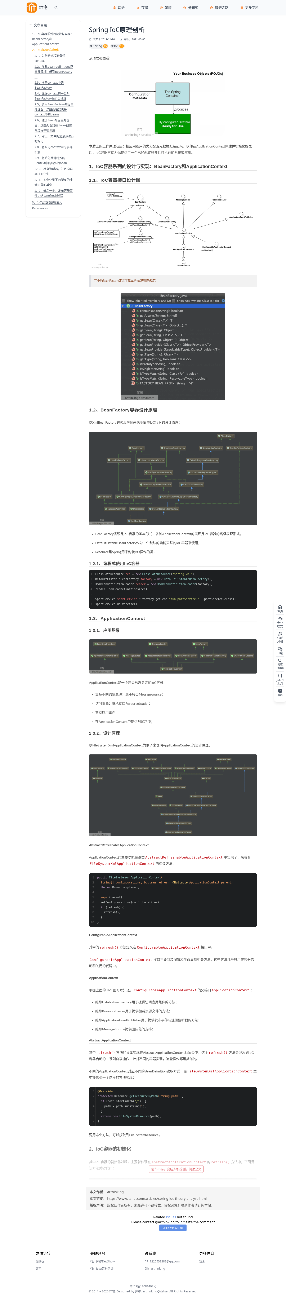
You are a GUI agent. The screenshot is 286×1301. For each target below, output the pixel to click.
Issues (171, 1217)
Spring (100, 46)
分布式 (193, 7)
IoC (118, 46)
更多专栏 (252, 7)
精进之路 (221, 7)
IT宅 (38, 1268)
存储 (144, 7)
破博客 (40, 1261)
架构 (168, 7)
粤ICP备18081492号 (143, 1286)
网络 (121, 7)
